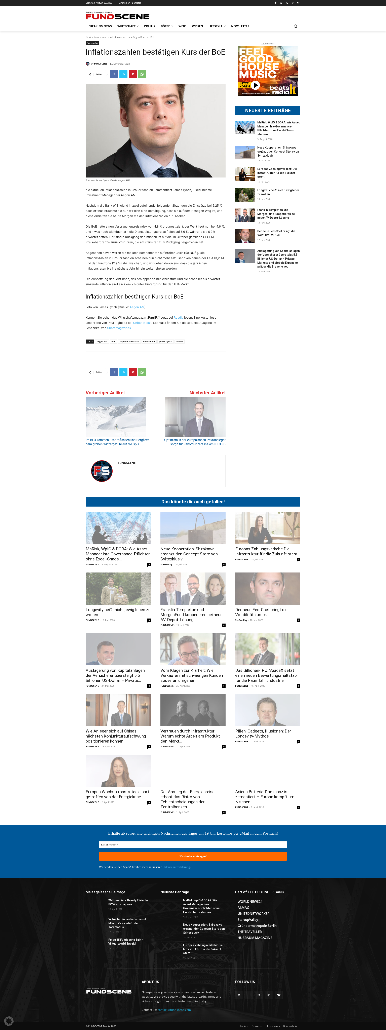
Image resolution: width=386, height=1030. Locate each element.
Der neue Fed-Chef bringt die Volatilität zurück (261, 612)
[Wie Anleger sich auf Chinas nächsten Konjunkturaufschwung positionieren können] (118, 710)
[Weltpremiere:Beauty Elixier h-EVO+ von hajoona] (95, 905)
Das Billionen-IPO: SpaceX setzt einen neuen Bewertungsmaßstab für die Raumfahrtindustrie (266, 675)
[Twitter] (287, 3)
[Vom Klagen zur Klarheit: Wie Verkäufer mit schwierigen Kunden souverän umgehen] (193, 649)
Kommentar (100, 37)
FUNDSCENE (100, 63)
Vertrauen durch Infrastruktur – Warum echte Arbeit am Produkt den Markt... (190, 736)
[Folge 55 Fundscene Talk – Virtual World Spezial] (95, 945)
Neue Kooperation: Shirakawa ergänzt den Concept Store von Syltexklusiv (278, 151)
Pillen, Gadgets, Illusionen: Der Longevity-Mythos (263, 734)
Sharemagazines (119, 328)
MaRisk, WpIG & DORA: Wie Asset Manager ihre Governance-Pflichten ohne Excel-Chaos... (118, 554)
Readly (178, 317)
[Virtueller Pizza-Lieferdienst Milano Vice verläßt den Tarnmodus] (95, 924)
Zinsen (179, 341)
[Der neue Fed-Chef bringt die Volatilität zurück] (245, 236)
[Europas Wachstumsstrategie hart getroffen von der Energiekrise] (118, 771)
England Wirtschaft (129, 341)
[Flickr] (259, 995)
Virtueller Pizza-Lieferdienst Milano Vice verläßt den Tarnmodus (127, 923)
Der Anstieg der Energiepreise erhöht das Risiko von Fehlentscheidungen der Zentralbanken (187, 799)
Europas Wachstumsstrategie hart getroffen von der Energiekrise (117, 794)
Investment (149, 341)
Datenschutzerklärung (176, 867)
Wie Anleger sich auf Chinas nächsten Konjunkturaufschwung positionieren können (116, 736)
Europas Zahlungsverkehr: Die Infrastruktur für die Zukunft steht (277, 172)
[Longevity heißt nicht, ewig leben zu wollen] (245, 195)
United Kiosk (142, 323)
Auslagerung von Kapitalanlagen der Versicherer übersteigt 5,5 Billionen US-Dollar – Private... (115, 675)
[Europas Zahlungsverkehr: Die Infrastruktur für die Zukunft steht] (245, 174)
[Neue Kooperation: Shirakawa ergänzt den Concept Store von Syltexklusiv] (245, 152)
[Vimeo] (292, 3)
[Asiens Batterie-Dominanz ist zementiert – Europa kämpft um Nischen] (267, 771)
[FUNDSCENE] (88, 64)
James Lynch (165, 341)
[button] (295, 26)
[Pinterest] (133, 74)
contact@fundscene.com (174, 1010)
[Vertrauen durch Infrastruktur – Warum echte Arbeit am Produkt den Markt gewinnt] (193, 710)
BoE (113, 341)
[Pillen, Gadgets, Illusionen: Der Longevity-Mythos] (267, 710)
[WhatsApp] (142, 74)
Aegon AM (136, 307)
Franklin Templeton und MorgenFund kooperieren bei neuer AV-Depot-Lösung (276, 213)
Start (88, 37)
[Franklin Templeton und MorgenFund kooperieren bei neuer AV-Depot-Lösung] (245, 215)
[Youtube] (298, 3)
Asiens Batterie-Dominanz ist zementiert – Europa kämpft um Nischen (264, 796)
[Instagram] (281, 3)
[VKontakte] (279, 995)
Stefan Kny (166, 564)
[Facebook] (275, 3)
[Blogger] (239, 995)
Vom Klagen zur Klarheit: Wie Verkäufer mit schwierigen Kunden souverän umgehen (191, 675)
